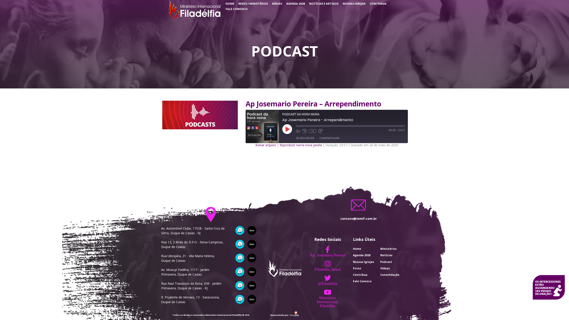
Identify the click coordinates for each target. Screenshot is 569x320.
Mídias (277, 4)
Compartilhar (329, 138)
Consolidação (389, 275)
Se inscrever (305, 138)
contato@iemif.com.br (358, 218)
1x (312, 131)
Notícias (386, 255)
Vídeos (385, 268)
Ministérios (388, 249)
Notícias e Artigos (324, 4)
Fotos (357, 268)
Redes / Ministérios (253, 4)
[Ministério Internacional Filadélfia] (194, 9)
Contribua (378, 4)
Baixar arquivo (265, 145)
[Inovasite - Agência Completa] (284, 313)
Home (230, 4)
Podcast (386, 262)
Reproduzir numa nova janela (301, 145)
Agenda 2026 (295, 4)
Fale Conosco (237, 9)
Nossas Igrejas (354, 4)
